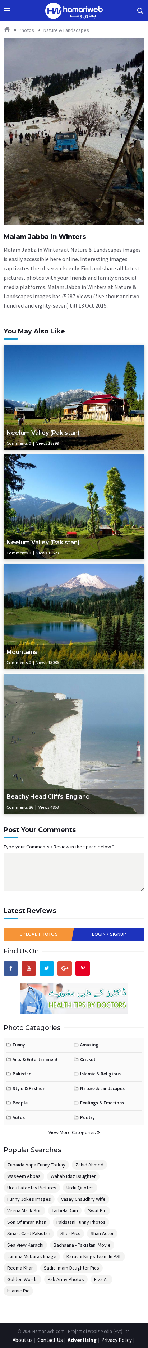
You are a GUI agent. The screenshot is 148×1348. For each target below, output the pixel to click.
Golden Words (22, 1279)
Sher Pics (70, 1233)
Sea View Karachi (25, 1245)
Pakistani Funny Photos (81, 1222)
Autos (19, 1117)
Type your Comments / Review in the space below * (59, 846)
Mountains (21, 652)
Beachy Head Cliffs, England (48, 796)
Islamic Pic (18, 1290)
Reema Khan (20, 1268)
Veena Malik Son (24, 1210)
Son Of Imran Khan (26, 1222)
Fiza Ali (101, 1279)
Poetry (87, 1117)
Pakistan (22, 1074)
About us (23, 1340)
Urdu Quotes (80, 1187)
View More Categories (72, 1132)
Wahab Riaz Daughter (73, 1176)
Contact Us (50, 1340)
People (20, 1103)
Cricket (88, 1059)
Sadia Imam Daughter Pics (71, 1268)
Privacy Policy (116, 1340)
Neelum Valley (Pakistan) (42, 432)
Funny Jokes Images (29, 1199)
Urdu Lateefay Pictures (31, 1187)
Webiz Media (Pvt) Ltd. (109, 1331)
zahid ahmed (89, 1164)
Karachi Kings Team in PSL (93, 1256)
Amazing (89, 1045)
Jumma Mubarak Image (31, 1256)
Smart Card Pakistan (28, 1233)
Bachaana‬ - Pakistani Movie (82, 1245)
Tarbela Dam (65, 1210)
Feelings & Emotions (102, 1103)
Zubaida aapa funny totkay (36, 1164)
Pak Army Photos (66, 1279)
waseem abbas (24, 1176)
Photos (26, 30)
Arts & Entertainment (35, 1059)
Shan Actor (102, 1233)
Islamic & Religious (100, 1074)
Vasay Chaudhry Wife (83, 1199)
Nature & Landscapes (65, 30)
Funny (19, 1045)
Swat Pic (97, 1210)
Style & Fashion (29, 1088)
